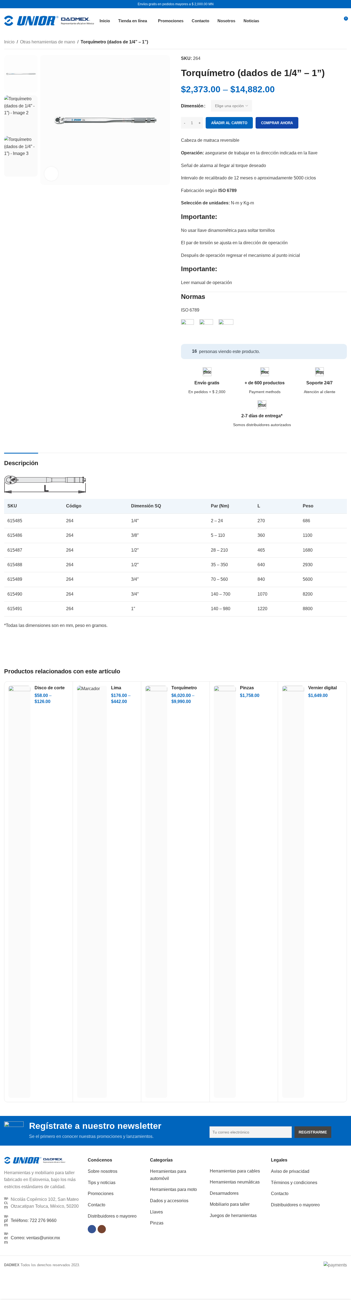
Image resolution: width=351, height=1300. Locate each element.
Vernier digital (322, 687)
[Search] (331, 20)
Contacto (96, 1204)
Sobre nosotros (102, 1171)
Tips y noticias (101, 1182)
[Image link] (35, 1160)
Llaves (156, 1212)
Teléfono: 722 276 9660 (33, 1220)
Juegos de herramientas (233, 1215)
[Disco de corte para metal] (19, 892)
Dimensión (192, 106)
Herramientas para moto (173, 1189)
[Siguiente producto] (343, 42)
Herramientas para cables (235, 1171)
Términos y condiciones (294, 1182)
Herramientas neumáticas (235, 1182)
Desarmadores (224, 1193)
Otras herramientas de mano (47, 42)
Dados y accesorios (169, 1200)
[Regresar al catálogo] (337, 42)
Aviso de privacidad (290, 1171)
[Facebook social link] (92, 1229)
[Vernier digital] (293, 892)
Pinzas (156, 1223)
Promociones (101, 1193)
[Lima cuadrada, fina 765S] (92, 892)
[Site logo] (49, 20)
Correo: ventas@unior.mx (35, 1237)
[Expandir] (51, 173)
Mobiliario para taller (230, 1204)
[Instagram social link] (102, 1229)
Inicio (9, 42)
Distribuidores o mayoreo (112, 1216)
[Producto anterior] (330, 42)
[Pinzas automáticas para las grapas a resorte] (225, 892)
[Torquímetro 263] (156, 892)
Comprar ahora (277, 123)
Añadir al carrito (229, 123)
